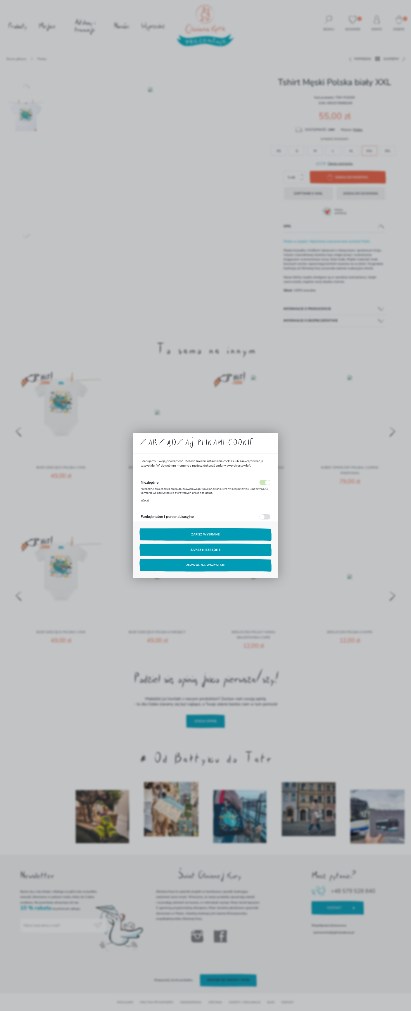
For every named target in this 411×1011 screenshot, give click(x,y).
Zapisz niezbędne (205, 550)
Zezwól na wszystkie (205, 565)
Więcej (145, 500)
